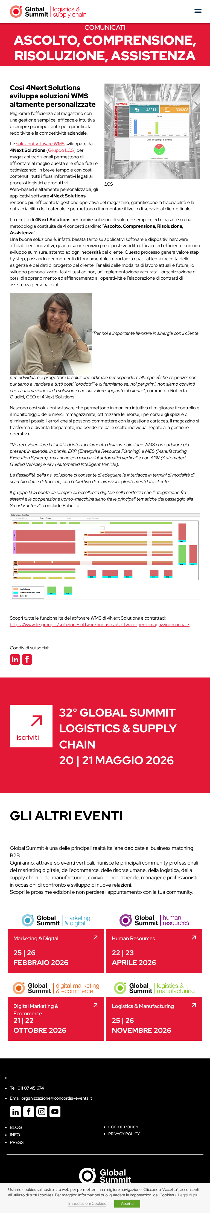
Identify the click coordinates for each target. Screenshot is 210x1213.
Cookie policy (123, 1127)
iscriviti (28, 737)
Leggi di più (188, 1195)
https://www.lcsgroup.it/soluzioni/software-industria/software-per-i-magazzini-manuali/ (99, 625)
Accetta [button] (127, 1203)
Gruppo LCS (61, 150)
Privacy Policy (124, 1134)
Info (15, 1135)
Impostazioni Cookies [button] (87, 1203)
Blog (16, 1127)
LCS (108, 184)
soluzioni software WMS (40, 144)
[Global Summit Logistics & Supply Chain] (48, 11)
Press (17, 1142)
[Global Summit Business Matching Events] (105, 1176)
